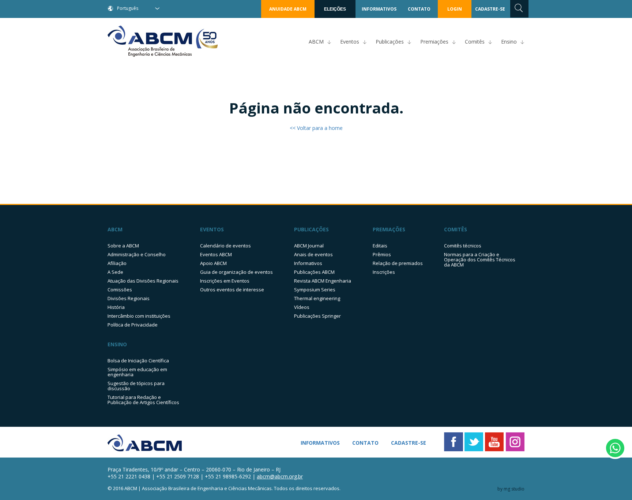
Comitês (475, 41)
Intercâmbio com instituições (139, 316)
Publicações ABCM (314, 272)
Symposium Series (314, 289)
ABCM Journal (309, 245)
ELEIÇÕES (335, 9)
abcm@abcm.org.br (280, 476)
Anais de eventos (313, 254)
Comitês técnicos (462, 245)
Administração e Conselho (137, 254)
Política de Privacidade (133, 324)
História (116, 307)
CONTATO (419, 9)
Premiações (434, 41)
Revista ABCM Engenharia (322, 280)
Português (127, 8)
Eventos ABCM (216, 254)
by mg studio (510, 489)
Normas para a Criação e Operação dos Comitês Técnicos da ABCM (479, 259)
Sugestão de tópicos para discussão (136, 386)
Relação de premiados (398, 263)
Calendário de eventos (225, 245)
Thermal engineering (317, 298)
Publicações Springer (317, 316)
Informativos (308, 263)
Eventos (349, 41)
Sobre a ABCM (123, 245)
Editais (380, 245)
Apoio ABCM (213, 263)
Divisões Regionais (129, 298)
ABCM (316, 41)
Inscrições (384, 272)
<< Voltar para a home (316, 127)
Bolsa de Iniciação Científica (138, 360)
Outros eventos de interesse (232, 289)
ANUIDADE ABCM (287, 9)
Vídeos (301, 307)
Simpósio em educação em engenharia (137, 372)
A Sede (115, 272)
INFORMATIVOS (379, 9)
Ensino (509, 41)
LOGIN (454, 9)
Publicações (390, 41)
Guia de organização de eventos (236, 272)
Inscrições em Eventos (224, 280)
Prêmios (382, 254)
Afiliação (117, 263)
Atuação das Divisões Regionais (143, 280)
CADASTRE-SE (490, 9)
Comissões (120, 289)
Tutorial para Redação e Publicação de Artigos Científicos (143, 400)
